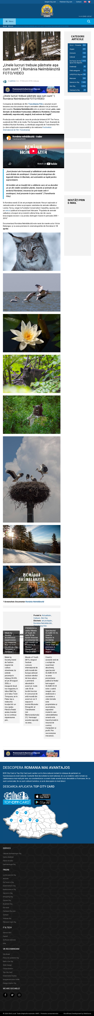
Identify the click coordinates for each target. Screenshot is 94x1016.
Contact (78, 2)
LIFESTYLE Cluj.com (76, 74)
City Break (6, 954)
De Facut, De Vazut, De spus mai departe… (78, 62)
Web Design (7, 965)
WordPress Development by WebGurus (77, 1013)
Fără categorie (75, 70)
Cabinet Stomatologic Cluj (12, 853)
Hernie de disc (8, 861)
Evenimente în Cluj (9, 886)
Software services (9, 940)
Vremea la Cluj (75, 90)
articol (7, 210)
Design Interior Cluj (9, 983)
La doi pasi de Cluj (9, 875)
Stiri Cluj (44, 618)
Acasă (5, 26)
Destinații (73, 67)
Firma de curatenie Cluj (11, 958)
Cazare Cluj (7, 900)
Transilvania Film (40, 626)
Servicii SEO (7, 933)
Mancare (73, 78)
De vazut (6, 907)
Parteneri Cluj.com (66, 2)
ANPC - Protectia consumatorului (46, 1013)
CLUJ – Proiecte (75, 45)
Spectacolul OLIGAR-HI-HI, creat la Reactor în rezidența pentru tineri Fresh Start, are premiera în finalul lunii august (52, 641)
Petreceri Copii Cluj (9, 922)
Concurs (73, 53)
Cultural (37, 618)
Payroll (5, 936)
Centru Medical (8, 857)
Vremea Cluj (7, 918)
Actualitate (46, 615)
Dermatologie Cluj (9, 864)
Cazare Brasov (8, 969)
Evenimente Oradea (10, 976)
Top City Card (7, 972)
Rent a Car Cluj (8, 961)
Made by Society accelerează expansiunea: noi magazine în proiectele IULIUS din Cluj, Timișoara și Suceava (11, 642)
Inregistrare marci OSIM (11, 979)
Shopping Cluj (8, 897)
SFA (4, 943)
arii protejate (47, 621)
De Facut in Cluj (8, 882)
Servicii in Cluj (74, 82)
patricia (12, 81)
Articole (10, 26)
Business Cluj (7, 904)
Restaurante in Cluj (9, 889)
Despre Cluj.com (50, 2)
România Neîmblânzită (34, 602)
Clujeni (72, 49)
